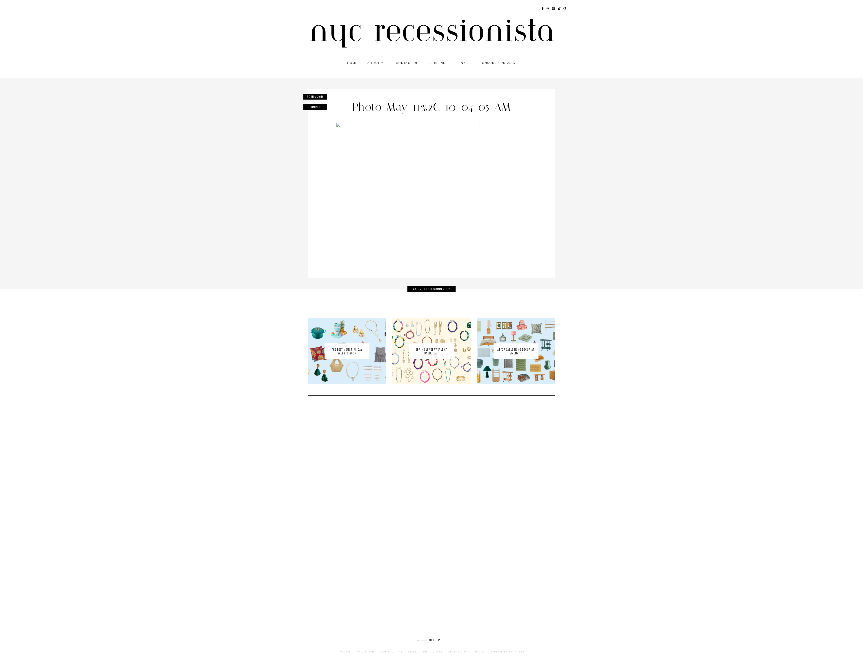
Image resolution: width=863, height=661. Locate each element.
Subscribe (438, 63)
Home (352, 63)
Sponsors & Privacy (497, 63)
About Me (376, 63)
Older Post (437, 640)
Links (462, 63)
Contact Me (407, 63)
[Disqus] (431, 463)
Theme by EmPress (508, 651)
